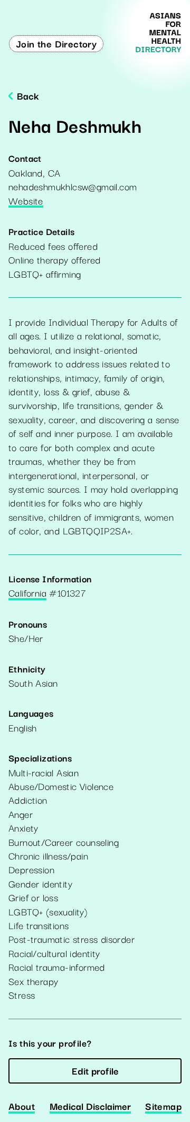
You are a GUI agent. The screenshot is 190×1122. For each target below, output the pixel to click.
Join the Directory (56, 43)
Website (25, 201)
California (27, 593)
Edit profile (95, 1070)
